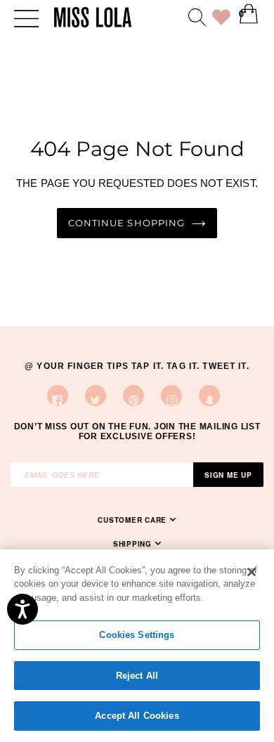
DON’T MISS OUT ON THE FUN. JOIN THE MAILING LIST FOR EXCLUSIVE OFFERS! (137, 431)
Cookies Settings (136, 635)
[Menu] (26, 17)
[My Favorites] (221, 19)
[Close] (251, 571)
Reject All (137, 675)
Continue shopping (126, 223)
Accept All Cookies (136, 715)
